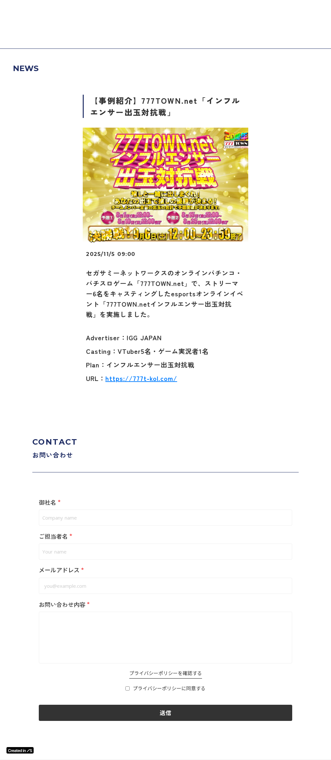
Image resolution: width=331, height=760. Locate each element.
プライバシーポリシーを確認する (165, 673)
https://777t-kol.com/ (141, 378)
